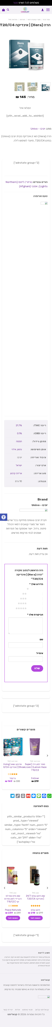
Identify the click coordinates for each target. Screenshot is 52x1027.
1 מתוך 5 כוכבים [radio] (37, 589)
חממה (19, 441)
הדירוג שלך (36, 584)
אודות (17, 1009)
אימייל (39, 653)
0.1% (19, 433)
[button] (3, 517)
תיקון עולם (35, 910)
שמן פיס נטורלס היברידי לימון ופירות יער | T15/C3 (13, 899)
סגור (15, 2)
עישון (19, 449)
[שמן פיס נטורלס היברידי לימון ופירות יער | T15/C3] (12, 875)
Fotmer (35, 778)
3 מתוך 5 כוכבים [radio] (34, 598)
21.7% (19, 425)
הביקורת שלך (35, 614)
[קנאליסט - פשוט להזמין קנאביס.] (25, 10)
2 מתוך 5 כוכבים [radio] (34, 594)
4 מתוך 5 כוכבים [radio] (34, 603)
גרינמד (12, 778)
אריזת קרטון (16, 473)
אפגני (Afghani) (27, 186)
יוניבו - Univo (38, 128)
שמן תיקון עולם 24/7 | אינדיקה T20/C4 (35, 897)
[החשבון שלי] (42, 10)
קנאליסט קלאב (42, 1009)
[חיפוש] (8, 9)
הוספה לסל (35, 918)
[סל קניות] (3, 10)
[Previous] (47, 54)
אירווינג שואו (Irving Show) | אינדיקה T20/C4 (12, 765)
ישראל (19, 465)
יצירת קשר (8, 1009)
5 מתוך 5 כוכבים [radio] (34, 608)
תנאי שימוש (27, 1009)
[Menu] (48, 10)
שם (41, 639)
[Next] (2, 54)
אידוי (14, 449)
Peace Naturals (13, 910)
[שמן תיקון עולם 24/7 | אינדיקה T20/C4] (35, 875)
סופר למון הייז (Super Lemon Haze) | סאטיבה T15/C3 (35, 767)
